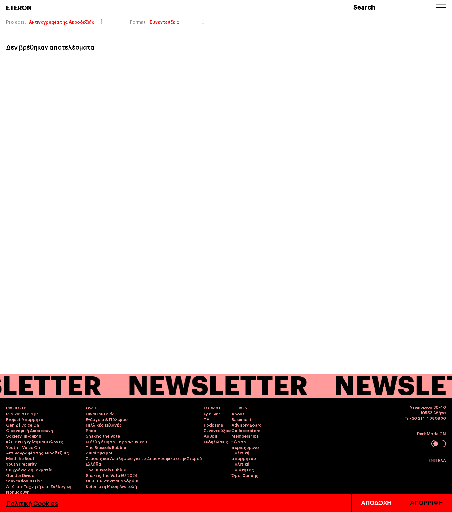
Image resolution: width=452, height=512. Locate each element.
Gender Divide (20, 475)
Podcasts (213, 424)
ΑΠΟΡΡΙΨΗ (426, 502)
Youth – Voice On (23, 447)
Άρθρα (210, 436)
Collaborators (246, 430)
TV (206, 419)
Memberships (245, 436)
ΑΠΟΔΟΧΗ (376, 502)
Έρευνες (212, 413)
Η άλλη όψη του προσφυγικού (116, 441)
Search (364, 6)
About (238, 413)
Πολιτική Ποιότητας (243, 466)
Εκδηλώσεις (216, 441)
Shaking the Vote (103, 436)
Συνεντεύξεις (218, 430)
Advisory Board (247, 424)
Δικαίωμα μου (99, 452)
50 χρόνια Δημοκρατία (29, 469)
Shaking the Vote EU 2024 (112, 475)
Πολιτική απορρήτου (244, 455)
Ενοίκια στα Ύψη (22, 413)
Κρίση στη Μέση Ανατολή (111, 486)
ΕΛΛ (442, 460)
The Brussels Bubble (106, 447)
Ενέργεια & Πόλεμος (107, 419)
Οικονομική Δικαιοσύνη (29, 430)
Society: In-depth (23, 436)
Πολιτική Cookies (32, 503)
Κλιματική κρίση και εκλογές (34, 441)
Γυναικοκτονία (100, 413)
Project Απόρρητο (24, 419)
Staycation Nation (24, 480)
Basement (242, 419)
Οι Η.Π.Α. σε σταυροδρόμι (112, 480)
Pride (91, 430)
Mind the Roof (20, 458)
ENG (433, 460)
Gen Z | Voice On (22, 424)
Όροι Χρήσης (245, 475)
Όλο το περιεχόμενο (245, 444)
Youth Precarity (21, 463)
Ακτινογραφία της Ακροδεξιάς (37, 452)
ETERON (19, 7)
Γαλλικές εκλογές (104, 424)
